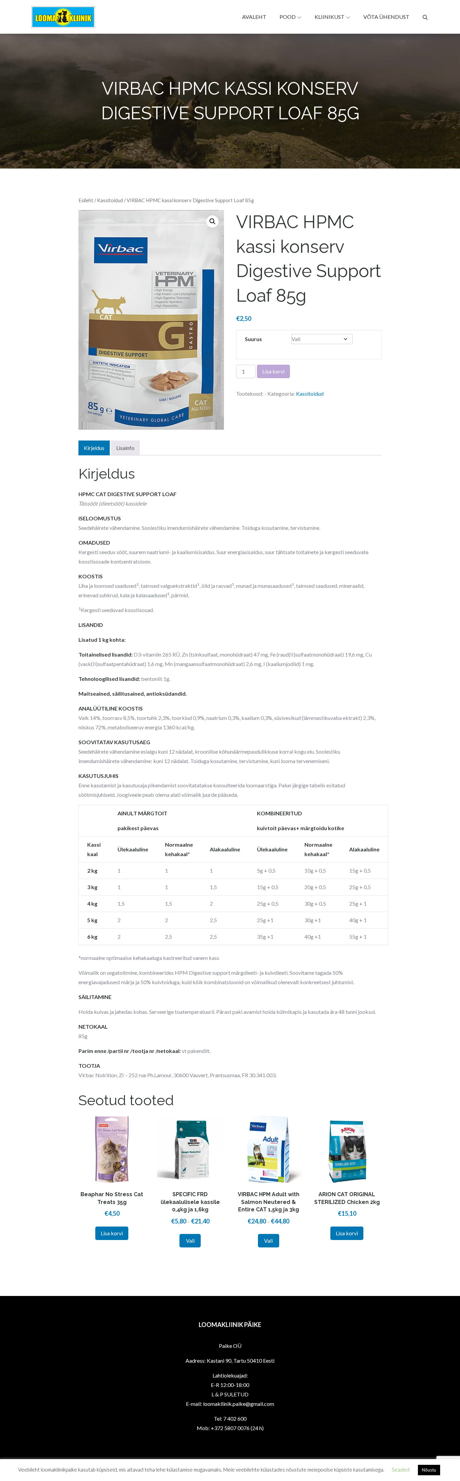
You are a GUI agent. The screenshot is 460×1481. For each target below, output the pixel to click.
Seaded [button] (400, 1470)
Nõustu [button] (429, 1470)
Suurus (253, 339)
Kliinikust (329, 16)
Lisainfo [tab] (125, 448)
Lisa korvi (273, 371)
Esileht (85, 200)
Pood (288, 16)
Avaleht (254, 16)
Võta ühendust (386, 16)
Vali (190, 1240)
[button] (212, 221)
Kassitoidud (110, 200)
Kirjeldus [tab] (94, 448)
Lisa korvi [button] (112, 1233)
